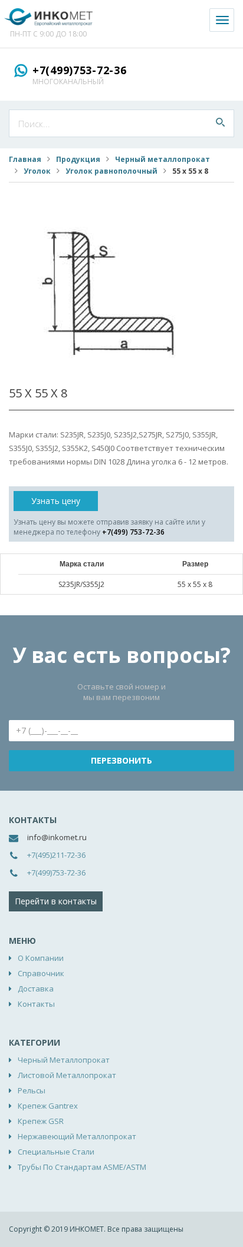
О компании (41, 958)
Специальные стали (56, 1151)
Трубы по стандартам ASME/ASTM (82, 1167)
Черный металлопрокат (162, 159)
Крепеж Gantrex (48, 1105)
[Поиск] (220, 123)
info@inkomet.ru (57, 837)
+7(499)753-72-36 (79, 70)
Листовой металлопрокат (67, 1075)
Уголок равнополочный (111, 171)
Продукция (78, 159)
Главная (25, 159)
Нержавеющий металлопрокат (77, 1136)
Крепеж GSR (41, 1121)
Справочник (41, 973)
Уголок (37, 171)
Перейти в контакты (56, 901)
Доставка (36, 988)
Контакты (36, 1004)
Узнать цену (55, 500)
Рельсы (31, 1090)
